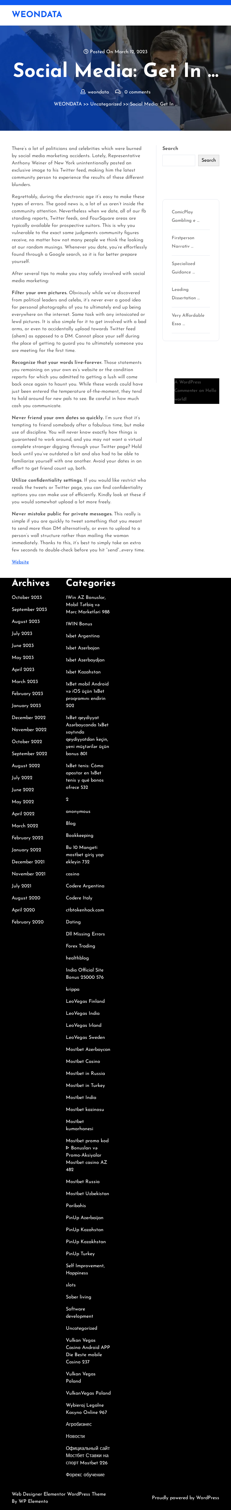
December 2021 (28, 862)
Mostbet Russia (83, 1181)
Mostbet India (81, 1097)
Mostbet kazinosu (85, 1109)
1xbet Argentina (83, 636)
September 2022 (29, 754)
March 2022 (25, 826)
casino (72, 874)
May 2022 (23, 802)
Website (20, 562)
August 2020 (26, 898)
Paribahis (76, 1205)
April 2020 (23, 910)
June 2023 (23, 645)
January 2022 (26, 850)
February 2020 (28, 922)
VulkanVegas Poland (88, 1393)
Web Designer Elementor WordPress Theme (59, 1494)
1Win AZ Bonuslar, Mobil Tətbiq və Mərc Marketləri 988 (87, 605)
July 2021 (21, 886)
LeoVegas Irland (83, 1025)
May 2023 (23, 657)
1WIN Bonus (79, 624)
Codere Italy (79, 898)
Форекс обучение (85, 1475)
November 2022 (29, 730)
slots (71, 1285)
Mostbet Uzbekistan (87, 1193)
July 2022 (22, 778)
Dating (73, 922)
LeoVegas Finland (85, 1001)
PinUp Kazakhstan (86, 1242)
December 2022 (29, 717)
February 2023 (27, 693)
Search (170, 148)
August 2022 (26, 766)
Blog (71, 823)
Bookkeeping (80, 835)
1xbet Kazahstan (83, 672)
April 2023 (23, 669)
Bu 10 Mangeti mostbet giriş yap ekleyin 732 (84, 855)
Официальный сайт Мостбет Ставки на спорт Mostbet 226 (88, 1456)
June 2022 (23, 790)
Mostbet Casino (83, 1061)
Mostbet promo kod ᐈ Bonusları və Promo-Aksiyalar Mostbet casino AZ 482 (87, 1155)
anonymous (78, 811)
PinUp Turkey (80, 1254)
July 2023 (22, 633)
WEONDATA (37, 15)
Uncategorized (106, 104)
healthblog (77, 958)
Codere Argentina (85, 886)
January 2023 (26, 705)
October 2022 (27, 742)
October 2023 (27, 597)
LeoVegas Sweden (85, 1037)
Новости (75, 1436)
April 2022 (23, 814)
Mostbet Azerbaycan (88, 1049)
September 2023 (29, 609)
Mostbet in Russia (85, 1073)
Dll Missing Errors (85, 934)
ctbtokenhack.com (85, 910)
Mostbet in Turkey (85, 1085)
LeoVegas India (83, 1013)
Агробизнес (79, 1424)
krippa (72, 989)
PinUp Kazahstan (84, 1230)
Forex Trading (80, 946)
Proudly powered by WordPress (185, 1498)
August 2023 (26, 621)
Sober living (78, 1297)
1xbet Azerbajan (83, 648)
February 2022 (27, 838)
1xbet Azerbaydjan (85, 660)
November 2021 (28, 874)
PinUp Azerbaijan (84, 1218)
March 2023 (25, 681)
